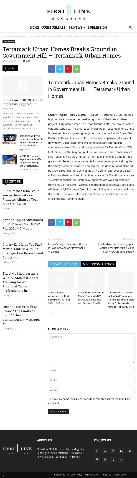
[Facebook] (51, 69)
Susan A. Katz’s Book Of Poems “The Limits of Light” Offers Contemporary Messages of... (21, 315)
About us (106, 474)
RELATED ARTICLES (64, 264)
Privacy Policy (75, 474)
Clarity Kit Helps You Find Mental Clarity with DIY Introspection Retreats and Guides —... (22, 250)
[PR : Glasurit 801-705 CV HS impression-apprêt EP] (22, 86)
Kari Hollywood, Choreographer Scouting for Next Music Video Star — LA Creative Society (116, 248)
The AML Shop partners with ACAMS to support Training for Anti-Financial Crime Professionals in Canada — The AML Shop (121, 299)
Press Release (53, 27)
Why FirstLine (91, 474)
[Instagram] (113, 451)
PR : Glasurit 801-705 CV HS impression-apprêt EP (22, 102)
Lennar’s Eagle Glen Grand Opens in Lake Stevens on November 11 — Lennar (67, 248)
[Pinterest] (68, 69)
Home (34, 27)
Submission (97, 27)
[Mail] (129, 451)
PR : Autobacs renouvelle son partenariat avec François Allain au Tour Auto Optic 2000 (20, 197)
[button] (130, 27)
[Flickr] (105, 451)
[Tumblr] (113, 460)
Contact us (59, 474)
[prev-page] (50, 314)
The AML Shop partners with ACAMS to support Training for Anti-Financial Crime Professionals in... (20, 282)
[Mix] (97, 460)
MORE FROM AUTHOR (98, 264)
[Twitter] (60, 69)
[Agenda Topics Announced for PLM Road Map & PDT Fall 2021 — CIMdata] (61, 281)
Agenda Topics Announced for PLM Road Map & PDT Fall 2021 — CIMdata (22, 224)
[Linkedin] (121, 451)
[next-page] (56, 314)
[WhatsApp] (76, 69)
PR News (75, 27)
